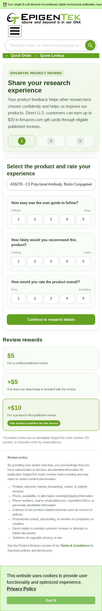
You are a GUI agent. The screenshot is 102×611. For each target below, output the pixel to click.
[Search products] (90, 45)
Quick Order (21, 55)
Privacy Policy (21, 588)
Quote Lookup (52, 55)
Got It (51, 600)
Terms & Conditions (75, 545)
